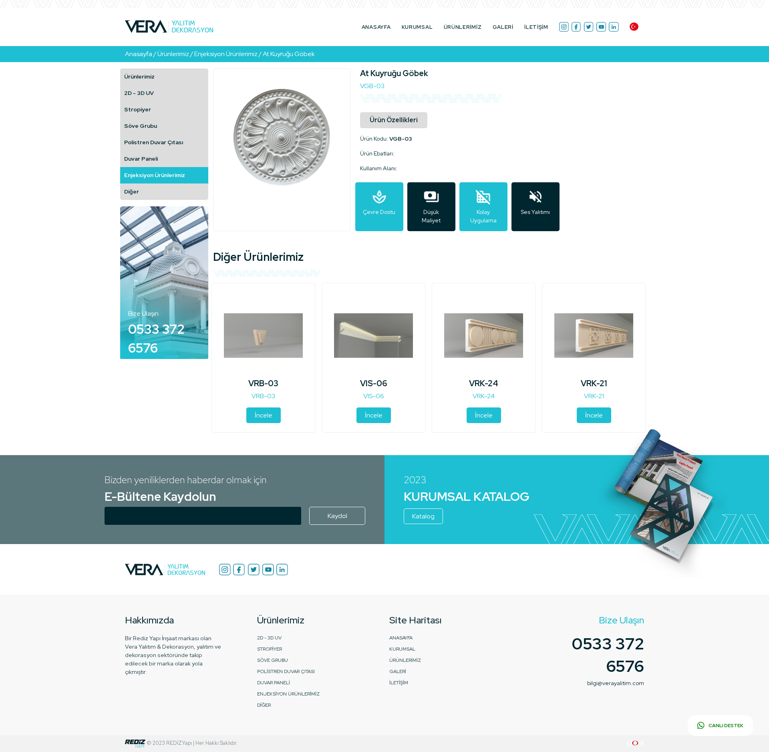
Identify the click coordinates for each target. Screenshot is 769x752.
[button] (634, 26)
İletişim (536, 27)
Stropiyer (137, 109)
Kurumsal (417, 27)
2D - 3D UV (139, 93)
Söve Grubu (140, 125)
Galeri (503, 27)
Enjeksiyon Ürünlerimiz (154, 175)
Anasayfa (376, 27)
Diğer (131, 191)
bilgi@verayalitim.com (615, 683)
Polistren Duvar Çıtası (153, 142)
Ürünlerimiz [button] (463, 27)
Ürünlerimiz (139, 76)
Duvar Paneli (141, 158)
